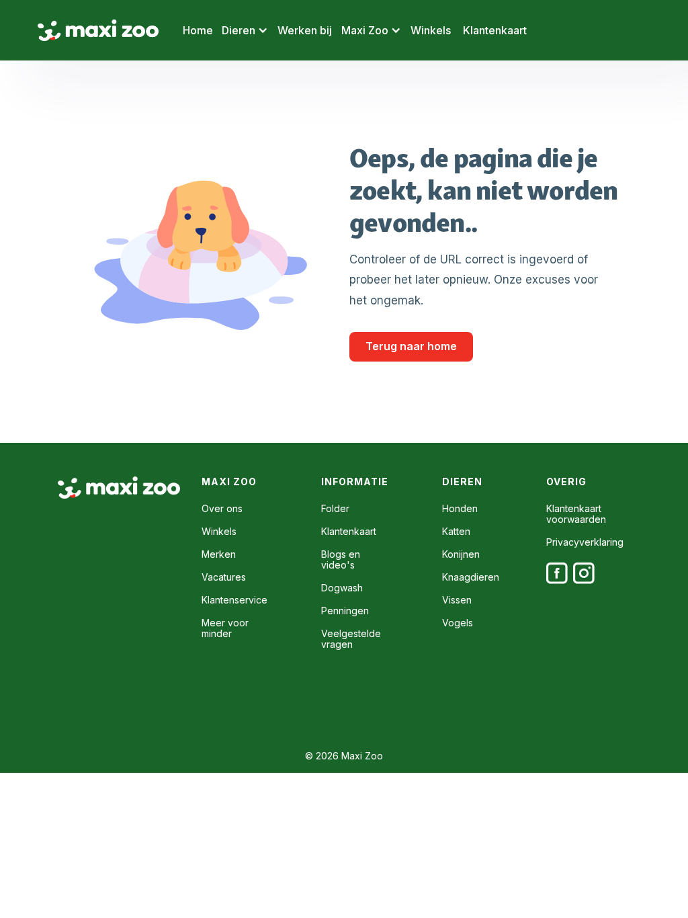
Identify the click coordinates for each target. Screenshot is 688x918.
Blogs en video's (340, 560)
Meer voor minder (225, 628)
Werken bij (304, 30)
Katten (456, 531)
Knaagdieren (470, 577)
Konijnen (461, 554)
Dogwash (342, 588)
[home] (98, 30)
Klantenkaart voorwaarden (576, 514)
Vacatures (224, 577)
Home (198, 30)
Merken (219, 554)
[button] (245, 30)
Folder (335, 508)
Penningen (345, 611)
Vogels (457, 623)
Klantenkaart (495, 30)
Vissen (457, 600)
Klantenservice (234, 600)
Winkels (431, 30)
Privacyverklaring (585, 542)
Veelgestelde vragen (351, 639)
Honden (460, 508)
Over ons (222, 508)
